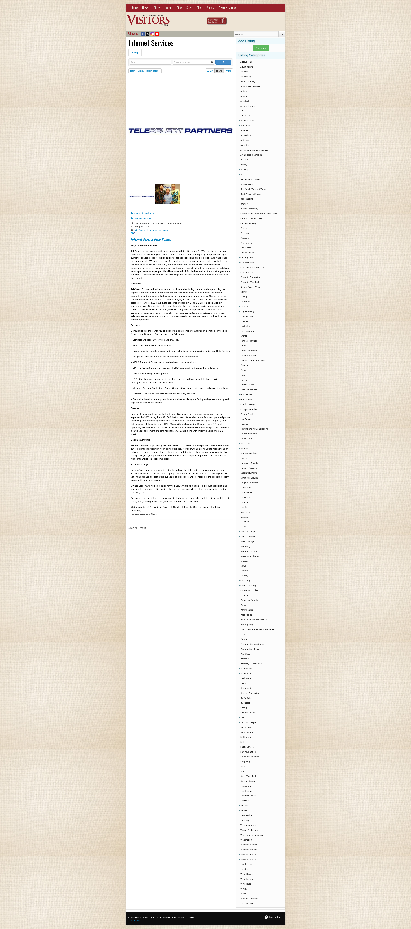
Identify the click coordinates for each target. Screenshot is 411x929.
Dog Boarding (247, 311)
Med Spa (244, 521)
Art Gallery (245, 115)
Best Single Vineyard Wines (253, 189)
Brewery (244, 203)
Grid (220, 71)
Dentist (243, 291)
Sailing (243, 707)
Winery (243, 888)
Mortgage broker (248, 551)
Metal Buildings (247, 531)
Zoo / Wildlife (246, 903)
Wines (243, 893)
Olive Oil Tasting (248, 585)
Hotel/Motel (246, 438)
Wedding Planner (248, 844)
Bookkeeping (246, 198)
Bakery (243, 164)
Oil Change (245, 580)
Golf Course (246, 399)
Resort (243, 683)
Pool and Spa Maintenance (253, 644)
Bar (242, 174)
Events (243, 335)
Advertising (245, 76)
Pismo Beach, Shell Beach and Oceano (258, 629)
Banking (244, 169)
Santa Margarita (248, 732)
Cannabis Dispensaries (251, 218)
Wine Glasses (246, 874)
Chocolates (245, 247)
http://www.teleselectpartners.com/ (151, 230)
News (145, 7)
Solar (242, 766)
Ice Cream (245, 443)
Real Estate (245, 678)
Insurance (245, 448)
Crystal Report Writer (250, 286)
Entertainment (247, 331)
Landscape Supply (249, 463)
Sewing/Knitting (248, 751)
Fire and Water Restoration (253, 360)
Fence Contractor (248, 350)
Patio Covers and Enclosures (253, 619)
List (211, 71)
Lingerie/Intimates (249, 482)
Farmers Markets (248, 340)
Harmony (245, 423)
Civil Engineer (246, 257)
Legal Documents (248, 472)
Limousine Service (249, 477)
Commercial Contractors (252, 267)
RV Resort (245, 702)
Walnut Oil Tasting (249, 830)
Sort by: (148, 71)
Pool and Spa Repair (250, 648)
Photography (246, 624)
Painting (244, 595)
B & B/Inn (245, 159)
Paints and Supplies (249, 600)
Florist (243, 370)
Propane (244, 658)
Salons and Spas (248, 712)
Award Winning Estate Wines (254, 149)
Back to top (274, 917)
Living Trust (246, 487)
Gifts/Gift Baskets (248, 389)
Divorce (244, 306)
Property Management (251, 663)
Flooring (244, 365)
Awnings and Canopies (251, 154)
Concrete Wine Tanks (250, 282)
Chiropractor (246, 242)
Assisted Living (247, 120)
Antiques (244, 91)
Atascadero (245, 125)
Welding (244, 869)
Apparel (244, 96)
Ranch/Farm (246, 673)
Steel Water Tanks (248, 776)
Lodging (244, 502)
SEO (242, 742)
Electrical (244, 321)
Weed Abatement (248, 859)
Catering (244, 233)
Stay (189, 7)
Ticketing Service (248, 795)
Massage (244, 516)
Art (241, 110)
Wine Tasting (246, 879)
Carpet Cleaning (248, 223)
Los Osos (244, 507)
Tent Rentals (246, 790)
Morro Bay (245, 546)
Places (210, 7)
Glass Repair (246, 394)
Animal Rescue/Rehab (250, 86)
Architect (244, 100)
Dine (179, 7)
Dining (243, 296)
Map (229, 71)
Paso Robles (246, 614)
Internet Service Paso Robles (151, 239)
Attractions (245, 135)
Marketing (245, 511)
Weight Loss (246, 864)
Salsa (242, 717)
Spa (242, 771)
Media (243, 526)
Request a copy (227, 7)
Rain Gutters (246, 668)
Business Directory (249, 208)
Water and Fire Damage (251, 834)
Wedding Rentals (248, 849)
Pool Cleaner (246, 653)
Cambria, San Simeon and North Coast (258, 213)
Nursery (244, 575)
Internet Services (142, 218)
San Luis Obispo (248, 722)
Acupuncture (246, 66)
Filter (132, 71)
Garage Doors (247, 384)
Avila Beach (245, 145)
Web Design (246, 839)
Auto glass (245, 140)
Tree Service (246, 815)
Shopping (245, 761)
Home (134, 7)
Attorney (244, 130)
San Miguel (245, 727)
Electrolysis (245, 326)
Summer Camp (247, 781)
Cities (157, 7)
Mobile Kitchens (248, 536)
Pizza (242, 634)
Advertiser (245, 71)
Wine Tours (245, 883)
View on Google (135, 920)
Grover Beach (246, 414)
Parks (243, 605)
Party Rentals (246, 609)
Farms (243, 345)
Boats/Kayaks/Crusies (250, 194)
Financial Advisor (248, 355)
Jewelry (243, 458)
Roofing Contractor (249, 693)
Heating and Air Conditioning (254, 428)
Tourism (244, 810)
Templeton (245, 785)
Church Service (247, 252)
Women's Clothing (249, 898)
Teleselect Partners (142, 213)
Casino (243, 228)
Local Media (246, 492)
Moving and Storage (250, 556)
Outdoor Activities (249, 590)
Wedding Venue (248, 854)
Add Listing (261, 48)
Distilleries (245, 301)
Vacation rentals (248, 825)
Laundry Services (248, 468)
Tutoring (244, 820)
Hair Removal (246, 419)
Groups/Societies (248, 409)
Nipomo (244, 570)
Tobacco (244, 805)
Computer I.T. (246, 272)
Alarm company (248, 81)
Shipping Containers (250, 756)
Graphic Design (247, 404)
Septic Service (247, 746)
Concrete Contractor (250, 277)
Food (242, 374)
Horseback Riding (248, 433)
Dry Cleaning (246, 316)
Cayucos (244, 237)
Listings (135, 52)
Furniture (244, 379)
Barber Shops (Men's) (250, 179)
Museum (244, 560)
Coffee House (247, 262)
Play (199, 7)
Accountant (246, 61)
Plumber (244, 639)
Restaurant (245, 688)
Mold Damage (247, 541)
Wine (168, 7)
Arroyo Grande (247, 105)
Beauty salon (246, 184)
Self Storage (246, 737)
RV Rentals (245, 697)
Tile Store (244, 800)
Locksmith (245, 497)
